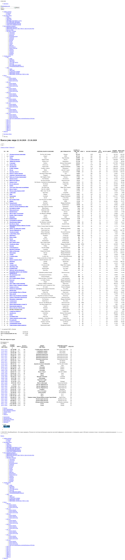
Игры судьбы (13, 237)
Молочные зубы (14, 266)
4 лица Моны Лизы (15, 233)
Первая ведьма (13, 178)
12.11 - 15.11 (4, 359)
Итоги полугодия (13, 80)
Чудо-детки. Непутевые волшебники (19, 187)
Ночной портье (13, 211)
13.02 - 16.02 (4, 395)
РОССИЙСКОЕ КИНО (15, 65)
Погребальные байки (15, 222)
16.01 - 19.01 (4, 402)
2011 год (8, 123)
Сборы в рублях (4, 147)
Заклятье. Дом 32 (14, 171)
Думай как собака (14, 244)
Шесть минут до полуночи (16, 213)
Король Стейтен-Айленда (16, 173)
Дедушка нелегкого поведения (17, 154)
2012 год (8, 122)
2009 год (8, 126)
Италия (11, 40)
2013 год (8, 121)
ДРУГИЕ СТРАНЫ (11, 31)
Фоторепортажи (7, 418)
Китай (10, 41)
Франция (11, 50)
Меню (2, 9)
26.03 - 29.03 (4, 386)
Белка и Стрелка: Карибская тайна (19, 206)
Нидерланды (12, 46)
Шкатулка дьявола (15, 180)
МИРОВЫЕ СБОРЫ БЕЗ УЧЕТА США (19, 74)
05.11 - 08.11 (4, 360)
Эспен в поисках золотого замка (18, 318)
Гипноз (11, 185)
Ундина (11, 254)
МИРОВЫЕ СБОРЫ (14, 73)
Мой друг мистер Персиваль (17, 270)
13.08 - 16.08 (4, 379)
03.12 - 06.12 (4, 354)
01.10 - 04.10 (4, 368)
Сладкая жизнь (14, 256)
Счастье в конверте (15, 321)
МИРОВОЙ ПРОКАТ (11, 27)
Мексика (11, 45)
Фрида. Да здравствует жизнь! (17, 228)
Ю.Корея (11, 53)
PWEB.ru (6, 433)
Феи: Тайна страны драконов (17, 283)
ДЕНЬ (7, 17)
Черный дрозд (13, 203)
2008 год (8, 127)
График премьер (7, 11)
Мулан (11, 170)
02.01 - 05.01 (4, 405)
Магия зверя (13, 290)
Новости (5, 131)
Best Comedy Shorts (15, 242)
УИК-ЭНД (9, 19)
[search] (17, 7)
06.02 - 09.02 (4, 397)
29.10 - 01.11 (4, 362)
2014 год (8, 119)
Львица (12, 281)
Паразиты (12, 261)
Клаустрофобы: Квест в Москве (18, 292)
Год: (2, 343)
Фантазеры (12, 276)
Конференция (13, 218)
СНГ (7, 57)
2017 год (8, 102)
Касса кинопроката (8, 409)
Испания (11, 39)
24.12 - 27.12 (4, 349)
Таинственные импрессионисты (18, 325)
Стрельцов (12, 163)
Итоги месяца (12, 78)
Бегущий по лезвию (15, 208)
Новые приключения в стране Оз (18, 304)
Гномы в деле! (13, 182)
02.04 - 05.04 (4, 384)
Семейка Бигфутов (15, 159)
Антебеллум (13, 313)
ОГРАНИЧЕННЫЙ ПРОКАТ (13, 23)
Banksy (11, 258)
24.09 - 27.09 (4, 370)
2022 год (8, 76)
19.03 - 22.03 (4, 387)
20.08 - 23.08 (4, 378)
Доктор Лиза (13, 164)
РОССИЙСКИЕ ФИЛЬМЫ (13, 22)
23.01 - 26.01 (4, 400)
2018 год (8, 97)
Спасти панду (13, 302)
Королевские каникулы (16, 306)
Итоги (5, 75)
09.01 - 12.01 (4, 403)
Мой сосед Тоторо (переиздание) (18, 177)
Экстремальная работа (16, 204)
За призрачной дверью (15, 323)
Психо (11, 314)
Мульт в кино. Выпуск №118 (17, 190)
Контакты (5, 3)
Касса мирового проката (9, 26)
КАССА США (9, 30)
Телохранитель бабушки (16, 220)
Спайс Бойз (13, 192)
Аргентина (12, 33)
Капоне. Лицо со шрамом (16, 215)
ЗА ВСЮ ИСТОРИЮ (14, 71)
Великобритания (13, 36)
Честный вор (13, 166)
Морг (11, 194)
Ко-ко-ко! (12, 280)
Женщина (12, 217)
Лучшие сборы (7, 56)
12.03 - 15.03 (4, 389)
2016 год (8, 108)
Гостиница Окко (14, 316)
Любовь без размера (15, 161)
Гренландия (13, 196)
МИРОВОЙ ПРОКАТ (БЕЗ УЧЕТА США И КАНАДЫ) (20, 28)
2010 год (8, 125)
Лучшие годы (13, 265)
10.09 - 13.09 (4, 373)
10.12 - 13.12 (4, 352)
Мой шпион (13, 252)
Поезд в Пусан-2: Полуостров (17, 307)
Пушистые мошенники (16, 288)
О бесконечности (14, 247)
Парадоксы (12, 235)
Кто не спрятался (14, 184)
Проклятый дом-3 (14, 210)
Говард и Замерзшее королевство (18, 297)
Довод (11, 157)
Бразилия (11, 35)
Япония (11, 54)
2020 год (8, 87)
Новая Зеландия (13, 48)
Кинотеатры (6, 417)
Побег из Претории (14, 251)
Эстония (11, 52)
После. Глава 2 (13, 189)
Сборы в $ (11, 147)
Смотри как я (13, 300)
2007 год (8, 129)
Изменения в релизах (8, 419)
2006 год (8, 130)
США (7, 67)
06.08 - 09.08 (4, 381)
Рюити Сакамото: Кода (16, 259)
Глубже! (12, 156)
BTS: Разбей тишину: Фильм (17, 278)
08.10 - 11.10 (4, 367)
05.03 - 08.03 (4, 391)
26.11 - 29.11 (4, 356)
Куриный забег (13, 268)
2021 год (8, 82)
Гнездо (11, 239)
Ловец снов (12, 240)
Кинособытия (6, 420)
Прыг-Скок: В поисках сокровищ (18, 295)
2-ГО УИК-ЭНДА (13, 62)
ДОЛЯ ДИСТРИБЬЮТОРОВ (13, 24)
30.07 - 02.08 (4, 383)
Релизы (5, 408)
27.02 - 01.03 (4, 392)
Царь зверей (13, 294)
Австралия (12, 32)
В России (8, 13)
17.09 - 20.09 (4, 371)
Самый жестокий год (15, 311)
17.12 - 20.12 (4, 351)
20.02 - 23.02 (4, 394)
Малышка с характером (16, 299)
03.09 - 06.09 (4, 375)
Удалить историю (14, 232)
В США (8, 14)
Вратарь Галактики (15, 249)
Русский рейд (13, 320)
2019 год (8, 92)
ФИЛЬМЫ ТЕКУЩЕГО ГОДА (14, 20)
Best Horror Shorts (14, 223)
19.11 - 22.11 (4, 357)
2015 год (8, 113)
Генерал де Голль (14, 287)
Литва (10, 44)
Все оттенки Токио (14, 199)
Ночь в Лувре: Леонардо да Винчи (18, 285)
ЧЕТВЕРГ (8, 18)
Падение (12, 245)
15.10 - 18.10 (4, 365)
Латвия (11, 43)
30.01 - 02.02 (4, 399)
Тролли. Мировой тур (15, 230)
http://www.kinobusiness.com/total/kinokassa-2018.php (22, 118)
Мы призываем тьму (15, 274)
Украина (11, 49)
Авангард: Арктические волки (18, 175)
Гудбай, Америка (14, 168)
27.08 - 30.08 (4, 376)
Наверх (2, 435)
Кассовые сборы (7, 15)
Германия (11, 37)
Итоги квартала (13, 79)
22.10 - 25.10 (4, 363)
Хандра (11, 263)
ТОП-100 (11, 63)
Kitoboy (11, 201)
